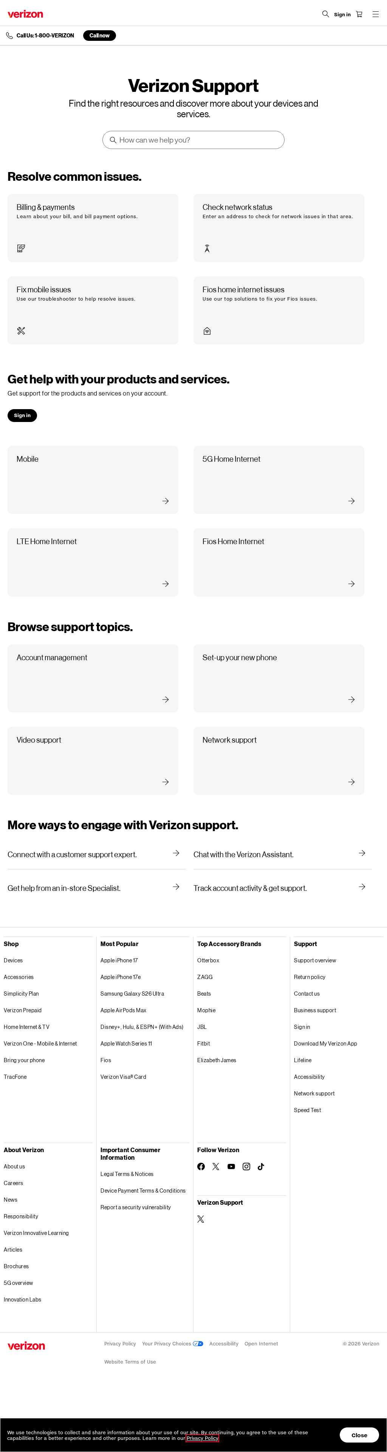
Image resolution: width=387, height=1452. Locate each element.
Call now (100, 35)
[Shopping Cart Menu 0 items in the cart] (359, 14)
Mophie (206, 1010)
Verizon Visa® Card (123, 1076)
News (10, 1199)
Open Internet (261, 1344)
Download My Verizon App (326, 1043)
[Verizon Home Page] (25, 14)
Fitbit (203, 1043)
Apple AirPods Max (124, 1010)
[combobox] (194, 140)
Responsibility (21, 1216)
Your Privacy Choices (167, 1344)
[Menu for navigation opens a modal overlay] (375, 14)
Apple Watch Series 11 (126, 1043)
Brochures (16, 1266)
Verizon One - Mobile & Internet (40, 1043)
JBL (202, 1027)
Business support (315, 1010)
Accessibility (309, 1076)
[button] (93, 228)
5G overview (18, 1283)
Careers (13, 1183)
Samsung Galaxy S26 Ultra (132, 993)
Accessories (19, 977)
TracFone (15, 1076)
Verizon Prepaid (23, 1010)
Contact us (307, 993)
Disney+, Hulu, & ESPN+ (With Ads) (142, 1027)
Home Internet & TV (27, 1027)
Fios (106, 1060)
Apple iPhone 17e (121, 977)
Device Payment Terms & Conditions (143, 1190)
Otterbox (208, 960)
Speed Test (307, 1110)
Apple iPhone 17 (119, 960)
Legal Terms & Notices (127, 1174)
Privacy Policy (120, 1344)
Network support (314, 1093)
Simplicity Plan (21, 993)
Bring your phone (24, 1060)
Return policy (310, 977)
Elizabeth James (217, 1060)
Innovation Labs (23, 1299)
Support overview (315, 960)
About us (14, 1166)
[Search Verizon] (325, 14)
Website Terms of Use (130, 1362)
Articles (13, 1249)
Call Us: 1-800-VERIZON (45, 35)
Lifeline (302, 1060)
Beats (204, 993)
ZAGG (204, 977)
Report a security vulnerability (136, 1207)
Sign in (302, 1027)
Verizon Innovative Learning (36, 1233)
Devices (13, 960)
